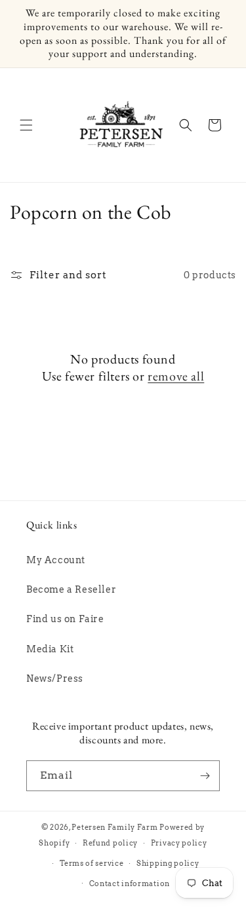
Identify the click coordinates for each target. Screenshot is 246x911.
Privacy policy (179, 842)
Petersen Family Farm (114, 827)
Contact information (129, 883)
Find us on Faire (65, 619)
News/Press (54, 678)
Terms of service (91, 863)
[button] (26, 125)
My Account (55, 560)
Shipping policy (167, 863)
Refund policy (110, 842)
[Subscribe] (204, 775)
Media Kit (49, 649)
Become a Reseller (71, 589)
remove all (176, 375)
